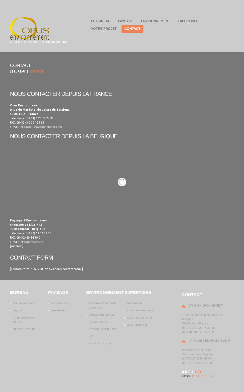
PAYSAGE (124, 22)
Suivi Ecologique (100, 343)
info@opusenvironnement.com (41, 126)
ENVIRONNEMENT (154, 22)
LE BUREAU (99, 22)
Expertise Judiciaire (139, 317)
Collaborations (23, 303)
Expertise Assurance (140, 310)
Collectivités (59, 303)
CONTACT (132, 29)
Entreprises (58, 310)
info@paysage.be (31, 241)
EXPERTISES (186, 22)
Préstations (134, 303)
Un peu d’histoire (23, 329)
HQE (91, 336)
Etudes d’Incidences (102, 315)
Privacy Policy (202, 376)
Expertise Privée (137, 325)
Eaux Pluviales (98, 322)
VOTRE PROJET (102, 30)
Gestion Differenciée (103, 329)
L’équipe (17, 310)
